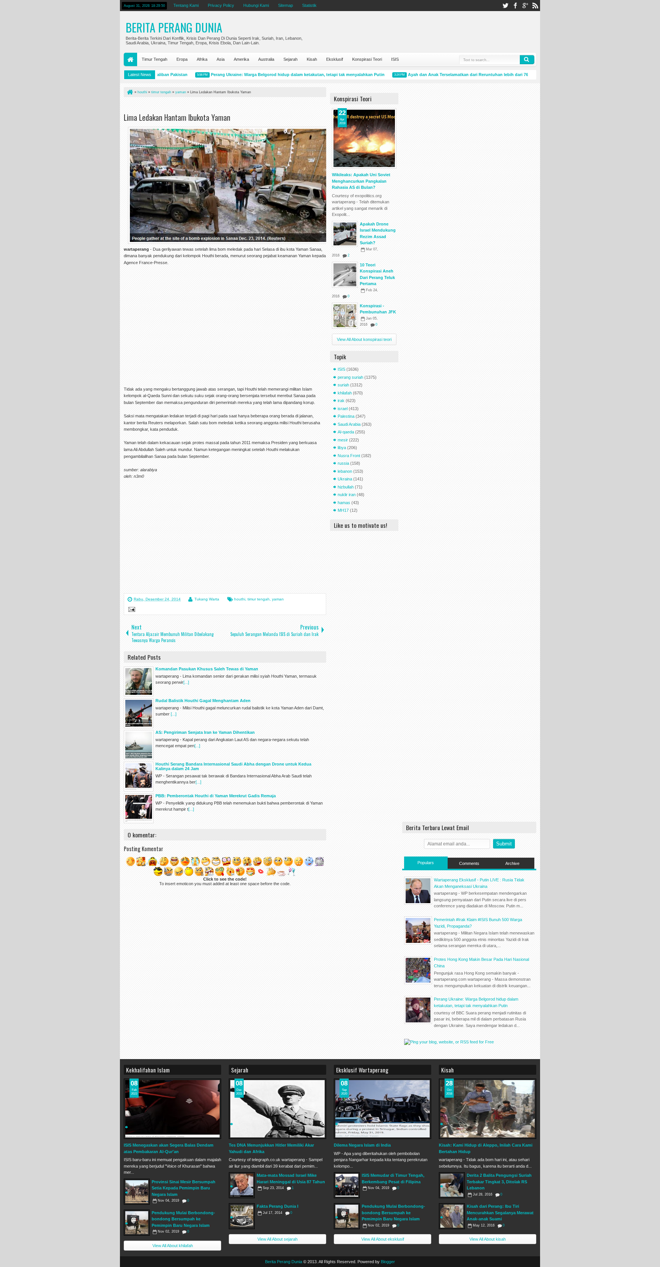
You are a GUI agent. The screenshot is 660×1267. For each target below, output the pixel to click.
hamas (344, 502)
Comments (469, 863)
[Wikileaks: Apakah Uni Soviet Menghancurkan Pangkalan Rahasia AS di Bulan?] (364, 138)
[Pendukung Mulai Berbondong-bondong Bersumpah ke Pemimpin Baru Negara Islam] (137, 1223)
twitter (505, 5)
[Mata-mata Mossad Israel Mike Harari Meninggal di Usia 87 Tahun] (242, 1185)
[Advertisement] (213, 106)
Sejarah (290, 59)
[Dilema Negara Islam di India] (382, 1109)
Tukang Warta (206, 599)
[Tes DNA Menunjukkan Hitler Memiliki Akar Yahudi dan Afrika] (277, 1109)
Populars (425, 862)
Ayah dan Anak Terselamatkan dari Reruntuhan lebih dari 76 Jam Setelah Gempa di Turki (478, 74)
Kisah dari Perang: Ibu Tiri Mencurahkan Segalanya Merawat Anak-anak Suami (500, 1212)
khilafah (345, 393)
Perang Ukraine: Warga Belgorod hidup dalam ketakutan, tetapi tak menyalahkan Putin (279, 74)
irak (341, 400)
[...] (186, 682)
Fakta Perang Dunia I (277, 1206)
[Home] (129, 92)
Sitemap (285, 5)
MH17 (343, 510)
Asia (221, 59)
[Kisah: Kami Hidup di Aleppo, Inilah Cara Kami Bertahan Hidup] (487, 1109)
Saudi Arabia (349, 424)
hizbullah (346, 487)
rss (535, 5)
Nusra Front (349, 455)
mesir (343, 440)
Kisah (312, 59)
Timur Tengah (154, 59)
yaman (278, 599)
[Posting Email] (130, 610)
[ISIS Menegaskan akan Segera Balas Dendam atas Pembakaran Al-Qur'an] (172, 1109)
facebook (515, 5)
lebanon (345, 471)
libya (342, 447)
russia (343, 463)
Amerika (241, 59)
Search (527, 59)
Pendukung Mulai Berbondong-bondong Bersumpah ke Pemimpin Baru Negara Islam (183, 1219)
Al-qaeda (346, 432)
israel (343, 408)
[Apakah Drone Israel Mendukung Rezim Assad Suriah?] (345, 234)
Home (130, 59)
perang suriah (350, 377)
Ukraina (345, 479)
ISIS (395, 59)
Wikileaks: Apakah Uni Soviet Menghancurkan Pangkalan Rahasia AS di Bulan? (361, 181)
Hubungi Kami (256, 5)
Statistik (309, 5)
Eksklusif (334, 59)
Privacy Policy (221, 5)
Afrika (202, 59)
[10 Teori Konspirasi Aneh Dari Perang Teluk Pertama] (345, 275)
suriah (343, 385)
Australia (266, 59)
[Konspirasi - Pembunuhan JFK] (345, 316)
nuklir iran (347, 494)
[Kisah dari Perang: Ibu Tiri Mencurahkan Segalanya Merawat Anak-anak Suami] (452, 1216)
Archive (512, 863)
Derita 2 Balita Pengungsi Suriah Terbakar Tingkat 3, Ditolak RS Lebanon (499, 1181)
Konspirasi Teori (367, 59)
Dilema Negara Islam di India (362, 1145)
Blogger (388, 1261)
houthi (239, 599)
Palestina (346, 416)
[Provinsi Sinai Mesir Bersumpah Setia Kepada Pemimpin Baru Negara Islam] (137, 1192)
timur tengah (258, 599)
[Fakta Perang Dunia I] (242, 1216)
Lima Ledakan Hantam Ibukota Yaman (177, 117)
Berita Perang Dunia (174, 27)
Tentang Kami (186, 5)
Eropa (182, 59)
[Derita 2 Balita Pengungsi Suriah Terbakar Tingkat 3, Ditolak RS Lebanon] (452, 1185)
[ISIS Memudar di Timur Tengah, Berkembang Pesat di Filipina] (347, 1185)
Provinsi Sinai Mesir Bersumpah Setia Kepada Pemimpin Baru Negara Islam (183, 1188)
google (525, 5)
